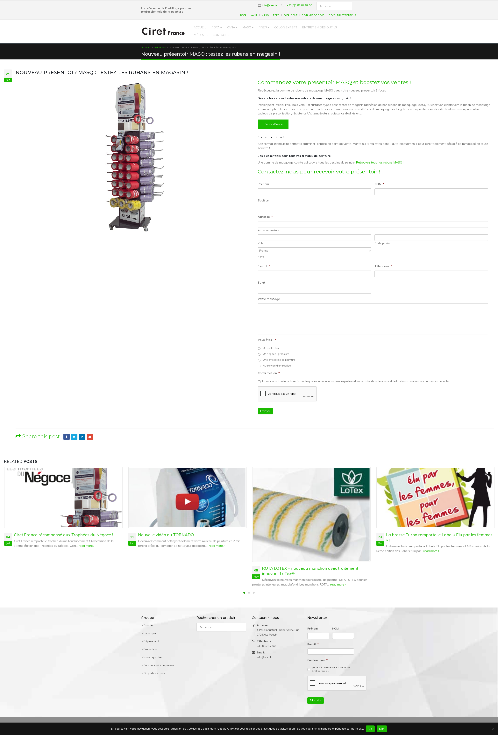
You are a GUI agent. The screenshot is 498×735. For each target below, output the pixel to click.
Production (150, 649)
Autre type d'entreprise (277, 365)
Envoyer (265, 411)
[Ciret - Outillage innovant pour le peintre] (163, 31)
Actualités (160, 47)
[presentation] (336, 683)
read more (85, 546)
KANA (254, 15)
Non (381, 728)
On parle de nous (154, 673)
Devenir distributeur (342, 15)
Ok (370, 728)
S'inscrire (315, 700)
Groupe (148, 625)
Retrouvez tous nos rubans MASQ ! (379, 162)
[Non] (493, 729)
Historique (150, 633)
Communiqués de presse (159, 665)
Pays (261, 256)
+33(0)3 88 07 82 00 (299, 5)
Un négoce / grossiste (276, 353)
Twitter (74, 437)
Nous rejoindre (153, 657)
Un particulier (271, 348)
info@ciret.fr (269, 5)
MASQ (265, 15)
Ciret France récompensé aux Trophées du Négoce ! (63, 534)
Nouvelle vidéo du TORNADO (166, 534)
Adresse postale (268, 230)
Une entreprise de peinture (279, 359)
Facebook (66, 437)
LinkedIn (82, 437)
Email (90, 437)
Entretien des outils (319, 27)
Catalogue (290, 15)
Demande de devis (313, 15)
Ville (261, 243)
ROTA (243, 15)
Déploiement (151, 641)
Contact (219, 35)
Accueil (200, 27)
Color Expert (285, 27)
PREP (276, 15)
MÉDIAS (199, 35)
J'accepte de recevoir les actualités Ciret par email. (331, 669)
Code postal (382, 243)
